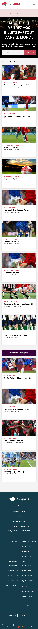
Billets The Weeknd (12, 585)
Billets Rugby (14, 536)
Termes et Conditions (21, 625)
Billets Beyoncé (13, 570)
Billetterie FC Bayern (27, 596)
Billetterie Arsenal (26, 565)
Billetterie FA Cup (26, 556)
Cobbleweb (25, 627)
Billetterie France (26, 536)
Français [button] (11, 615)
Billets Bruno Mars (12, 580)
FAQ (19, 516)
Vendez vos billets (19, 511)
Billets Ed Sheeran (12, 575)
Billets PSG (24, 586)
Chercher (30, 53)
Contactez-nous (19, 521)
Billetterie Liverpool (26, 575)
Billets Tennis (14, 541)
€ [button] (22, 615)
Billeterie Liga (25, 551)
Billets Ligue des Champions (13, 531)
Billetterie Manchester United (27, 581)
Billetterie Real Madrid (27, 591)
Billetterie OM (25, 606)
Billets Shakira (13, 565)
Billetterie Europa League (28, 541)
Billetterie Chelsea (26, 570)
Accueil (19, 505)
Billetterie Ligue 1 (26, 546)
